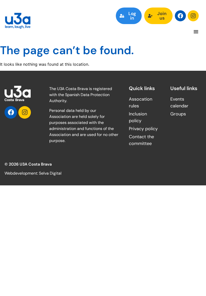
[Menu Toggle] (195, 31)
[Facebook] (180, 15)
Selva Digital (50, 173)
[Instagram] (193, 15)
